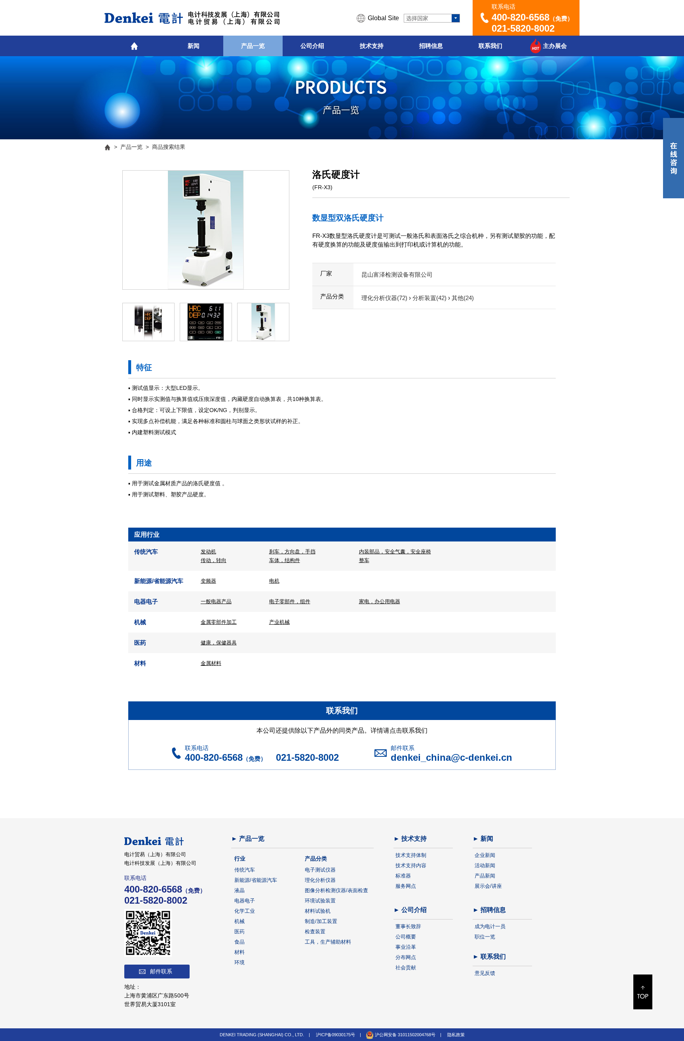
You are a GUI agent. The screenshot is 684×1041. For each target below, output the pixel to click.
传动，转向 (213, 560)
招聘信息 (431, 45)
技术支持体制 (410, 855)
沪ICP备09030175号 (335, 1034)
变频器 (208, 581)
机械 (239, 921)
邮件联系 (161, 971)
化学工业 (244, 911)
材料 (239, 952)
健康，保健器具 (219, 643)
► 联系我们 (489, 956)
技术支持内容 (410, 865)
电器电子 (244, 901)
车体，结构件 (284, 560)
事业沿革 (405, 947)
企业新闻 (485, 855)
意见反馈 (485, 973)
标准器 (403, 876)
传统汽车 (244, 870)
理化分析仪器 (320, 880)
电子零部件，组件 (289, 601)
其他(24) (463, 297)
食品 (239, 942)
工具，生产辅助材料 (328, 942)
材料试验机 (318, 911)
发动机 (208, 552)
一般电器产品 (216, 601)
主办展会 (555, 45)
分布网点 (405, 957)
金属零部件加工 (219, 622)
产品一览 (253, 45)
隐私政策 (456, 1034)
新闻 (194, 45)
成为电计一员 (490, 926)
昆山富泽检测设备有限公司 (397, 274)
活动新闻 (485, 865)
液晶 (239, 890)
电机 (274, 581)
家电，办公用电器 (379, 601)
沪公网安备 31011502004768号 (404, 1034)
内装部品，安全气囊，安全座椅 (395, 552)
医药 (239, 932)
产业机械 (279, 622)
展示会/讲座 (488, 886)
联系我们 (490, 45)
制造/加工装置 (321, 921)
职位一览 (485, 937)
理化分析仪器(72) (385, 297)
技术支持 (372, 45)
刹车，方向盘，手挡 (292, 552)
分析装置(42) (430, 297)
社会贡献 (405, 968)
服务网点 (405, 886)
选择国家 (417, 18)
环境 (239, 962)
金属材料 (211, 663)
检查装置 (315, 932)
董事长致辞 (408, 926)
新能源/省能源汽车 (255, 880)
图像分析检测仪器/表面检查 (336, 890)
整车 (364, 560)
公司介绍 (312, 45)
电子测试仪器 (320, 870)
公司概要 (405, 937)
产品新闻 (485, 876)
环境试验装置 (320, 901)
